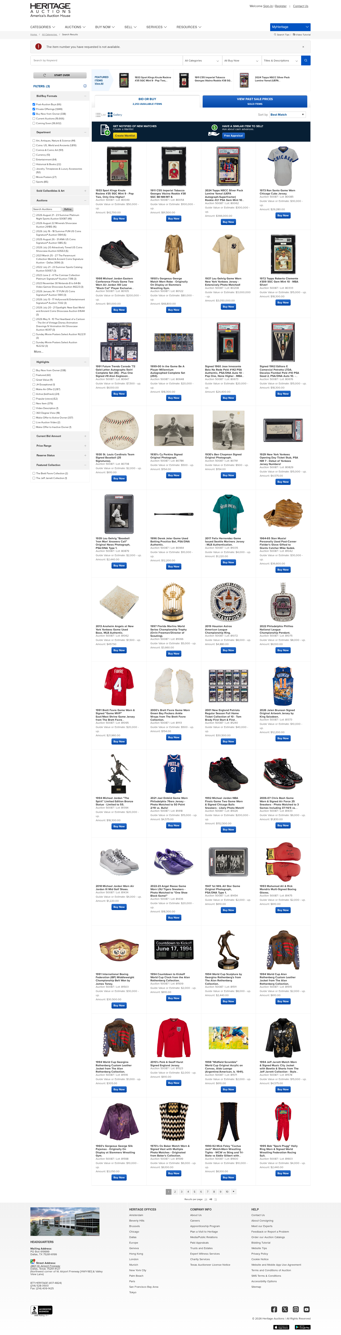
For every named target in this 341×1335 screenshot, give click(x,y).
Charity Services (200, 1259)
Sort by (263, 114)
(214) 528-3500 (39, 1285)
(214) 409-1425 (45, 1288)
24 (205, 1199)
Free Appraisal (233, 135)
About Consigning (262, 1220)
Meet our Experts (262, 1226)
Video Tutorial (303, 35)
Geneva (134, 1248)
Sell (128, 27)
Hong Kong (136, 1253)
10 (227, 1192)
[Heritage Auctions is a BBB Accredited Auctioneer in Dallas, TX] (41, 1311)
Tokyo (132, 1292)
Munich (133, 1264)
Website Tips (259, 1248)
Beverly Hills (136, 1220)
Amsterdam (136, 1215)
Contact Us (300, 6)
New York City (137, 1270)
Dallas (133, 1237)
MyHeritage (280, 26)
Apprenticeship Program (205, 1226)
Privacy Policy (259, 1253)
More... (38, 351)
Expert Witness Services (205, 1253)
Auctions (73, 27)
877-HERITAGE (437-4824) (46, 1283)
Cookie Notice (260, 1259)
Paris (132, 1281)
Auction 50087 (105, 200)
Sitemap (256, 1287)
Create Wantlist (125, 135)
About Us (196, 1215)
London (134, 1259)
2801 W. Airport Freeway (45, 1266)
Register (281, 6)
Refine (67, 209)
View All (99, 83)
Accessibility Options (264, 1281)
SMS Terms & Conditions (266, 1276)
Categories (40, 27)
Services (154, 27)
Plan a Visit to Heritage (204, 1231)
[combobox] (107, 60)
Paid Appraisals (199, 1242)
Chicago (134, 1231)
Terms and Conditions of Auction (271, 1270)
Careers (195, 1220)
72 (215, 1199)
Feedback (257, 1231)
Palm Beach (136, 1276)
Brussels (134, 1226)
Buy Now (103, 27)
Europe (133, 1242)
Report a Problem (278, 1231)
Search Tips (283, 35)
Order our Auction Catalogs (268, 1237)
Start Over (62, 75)
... (153, 79)
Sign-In (268, 6)
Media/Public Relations (204, 1237)
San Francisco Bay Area (143, 1287)
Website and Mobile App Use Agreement (276, 1264)
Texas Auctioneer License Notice (210, 1264)
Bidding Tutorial (260, 1242)
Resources (187, 27)
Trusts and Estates (201, 1248)
